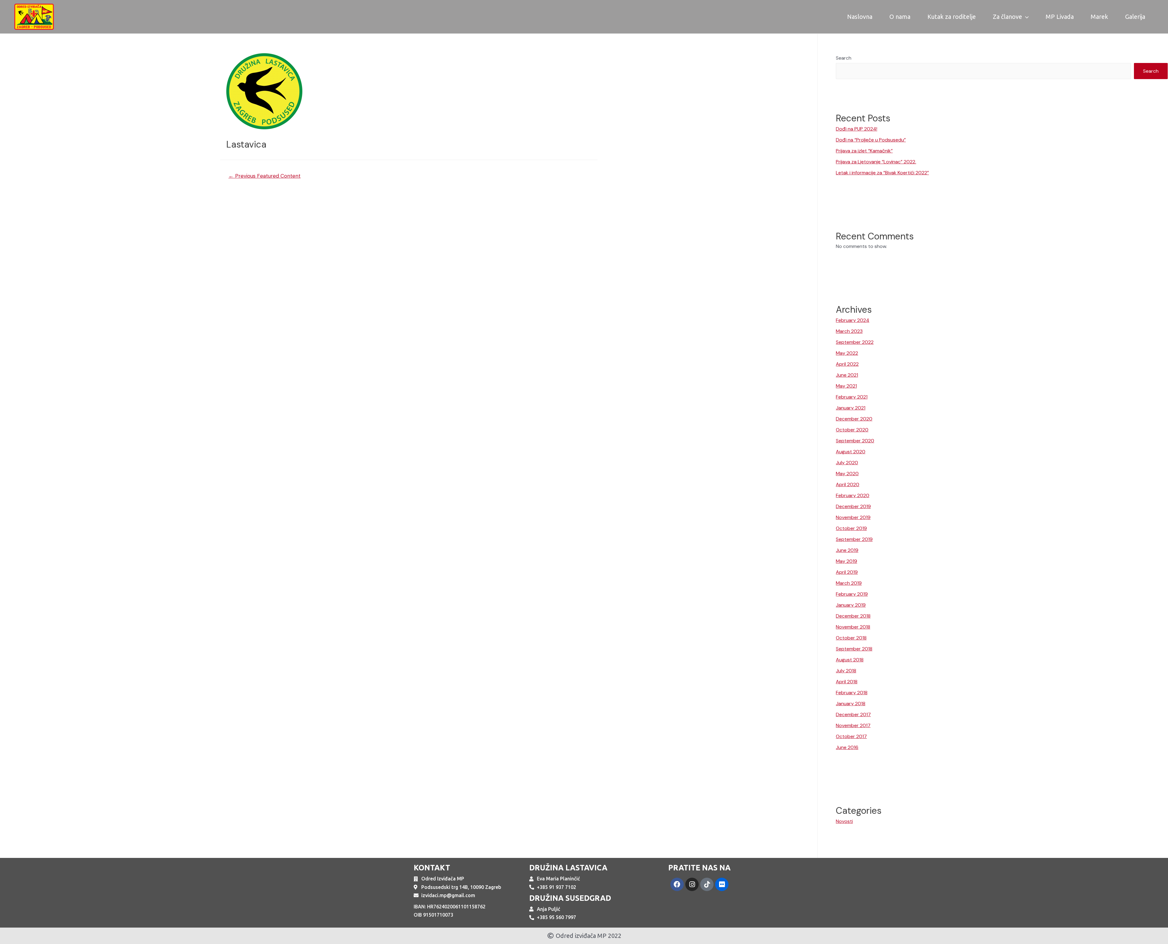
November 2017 (853, 725)
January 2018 (850, 703)
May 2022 (847, 353)
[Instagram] (692, 884)
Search (843, 58)
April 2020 (847, 484)
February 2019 (852, 594)
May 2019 (846, 561)
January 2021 (850, 408)
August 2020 (850, 451)
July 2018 (846, 670)
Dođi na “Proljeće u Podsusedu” (871, 140)
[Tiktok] (707, 884)
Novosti (844, 821)
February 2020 (852, 495)
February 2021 (851, 397)
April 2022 (847, 364)
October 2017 (851, 736)
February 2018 (851, 692)
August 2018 (850, 660)
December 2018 (853, 616)
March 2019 (849, 583)
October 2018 (851, 638)
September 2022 (855, 342)
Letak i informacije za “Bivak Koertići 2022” (882, 172)
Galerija (1135, 16)
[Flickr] (721, 884)
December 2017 (853, 714)
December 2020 (854, 419)
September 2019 (854, 539)
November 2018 (853, 627)
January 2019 (851, 605)
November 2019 (853, 517)
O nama (899, 16)
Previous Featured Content (264, 175)
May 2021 (846, 386)
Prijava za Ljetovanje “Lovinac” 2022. (876, 161)
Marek (1099, 16)
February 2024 (852, 320)
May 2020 (847, 473)
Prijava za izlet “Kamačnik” (864, 151)
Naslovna (859, 16)
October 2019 (851, 528)
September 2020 (855, 440)
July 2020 (847, 462)
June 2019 (847, 550)
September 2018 (854, 649)
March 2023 (849, 331)
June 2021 (847, 375)
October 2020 (852, 430)
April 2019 (847, 572)
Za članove (1007, 16)
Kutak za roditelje (951, 16)
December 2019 (853, 506)
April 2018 (846, 681)
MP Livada (1060, 16)
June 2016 (847, 747)
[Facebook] (677, 884)
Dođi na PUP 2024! (856, 129)
